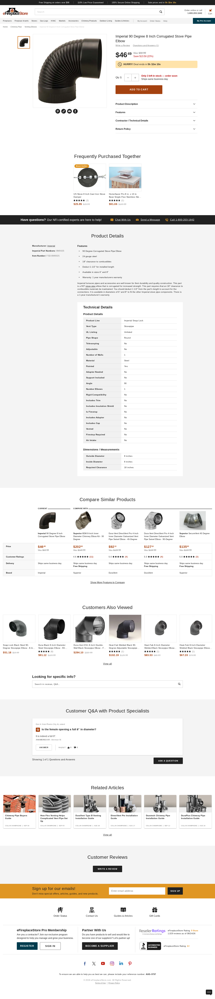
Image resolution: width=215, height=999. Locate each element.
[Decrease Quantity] (128, 77)
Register (27, 946)
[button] (148, 220)
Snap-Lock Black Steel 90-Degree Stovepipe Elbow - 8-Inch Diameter (19, 646)
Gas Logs (44, 21)
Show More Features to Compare (107, 582)
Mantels (62, 21)
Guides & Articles (122, 21)
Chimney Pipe (16, 27)
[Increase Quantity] (135, 77)
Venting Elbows (31, 27)
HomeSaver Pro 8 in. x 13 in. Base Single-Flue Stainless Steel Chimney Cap (125, 195)
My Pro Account (204, 21)
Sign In (50, 946)
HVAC (53, 21)
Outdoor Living (106, 21)
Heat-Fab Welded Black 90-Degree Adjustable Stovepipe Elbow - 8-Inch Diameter (123, 646)
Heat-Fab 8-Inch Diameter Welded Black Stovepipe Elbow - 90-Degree (160, 646)
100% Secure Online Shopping (126, 2)
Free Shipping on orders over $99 (54, 2)
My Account (142, 21)
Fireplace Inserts (22, 21)
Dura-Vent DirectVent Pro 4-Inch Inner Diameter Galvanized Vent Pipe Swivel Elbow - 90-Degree (159, 536)
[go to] (90, 177)
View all (107, 664)
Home (5, 27)
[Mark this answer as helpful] (68, 748)
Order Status (155, 21)
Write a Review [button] (123, 45)
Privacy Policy (114, 983)
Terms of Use (100, 983)
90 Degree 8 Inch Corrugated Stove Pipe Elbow (51, 534)
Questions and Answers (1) (146, 45)
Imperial (51, 246)
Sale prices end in (162, 2)
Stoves (34, 21)
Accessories (73, 21)
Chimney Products (89, 21)
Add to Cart (139, 89)
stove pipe (91, 286)
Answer (43, 747)
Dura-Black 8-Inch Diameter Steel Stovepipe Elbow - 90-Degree (52, 646)
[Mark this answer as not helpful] (75, 748)
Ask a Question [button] (168, 761)
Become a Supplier (99, 946)
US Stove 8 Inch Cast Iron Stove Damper (89, 195)
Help (165, 21)
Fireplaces (7, 21)
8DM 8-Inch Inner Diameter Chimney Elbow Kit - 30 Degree (88, 536)
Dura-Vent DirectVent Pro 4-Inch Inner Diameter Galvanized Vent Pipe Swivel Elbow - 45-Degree (123, 536)
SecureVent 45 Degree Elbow (194, 534)
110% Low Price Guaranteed (91, 2)
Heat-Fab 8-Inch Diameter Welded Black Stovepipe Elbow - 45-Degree (195, 646)
